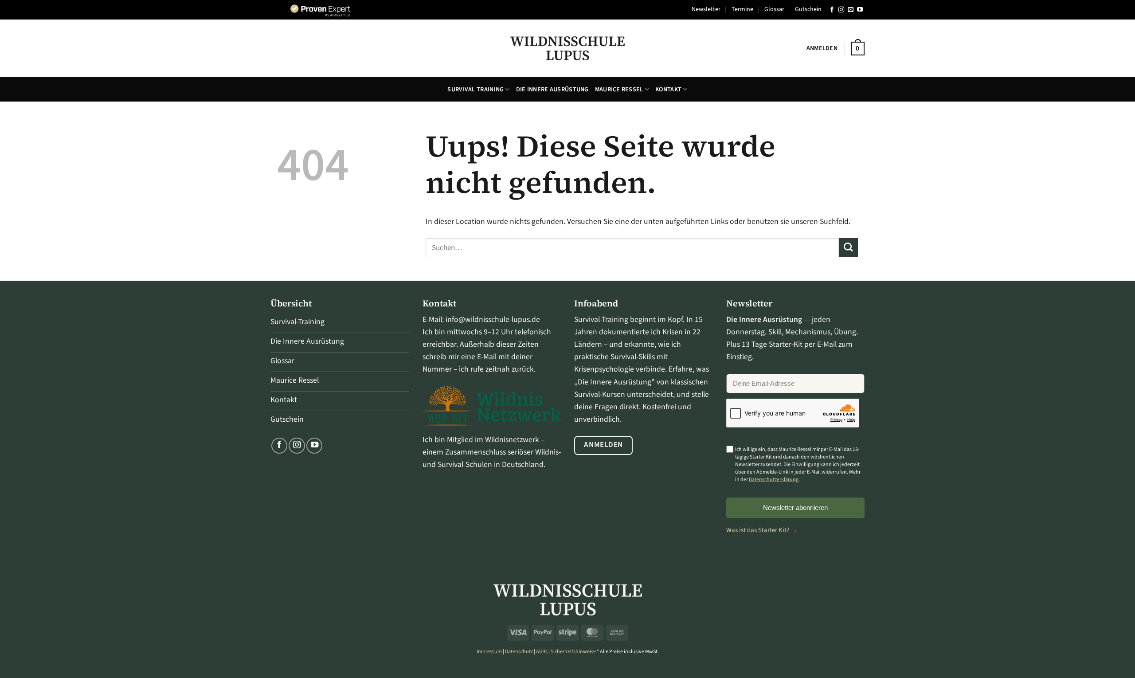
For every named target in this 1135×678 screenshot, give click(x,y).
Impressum (489, 651)
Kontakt (668, 89)
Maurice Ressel (619, 89)
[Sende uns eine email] (850, 10)
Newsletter (706, 9)
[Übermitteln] (848, 247)
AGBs (542, 651)
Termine (742, 9)
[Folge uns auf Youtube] (860, 10)
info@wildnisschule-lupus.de (493, 319)
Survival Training (475, 89)
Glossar (774, 9)
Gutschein (808, 9)
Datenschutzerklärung (773, 479)
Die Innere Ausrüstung (552, 89)
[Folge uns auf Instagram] (841, 10)
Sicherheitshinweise (573, 651)
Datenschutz (519, 651)
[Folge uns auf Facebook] (832, 10)
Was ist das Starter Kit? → (761, 530)
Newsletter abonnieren (795, 507)
